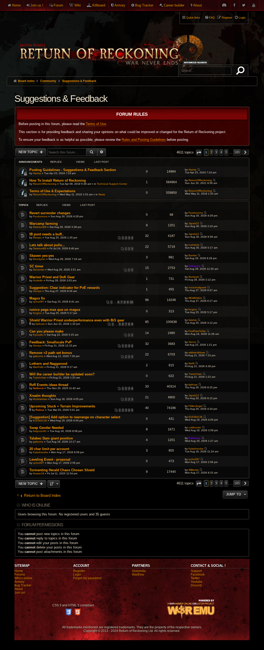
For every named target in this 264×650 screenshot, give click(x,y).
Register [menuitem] (227, 17)
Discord (196, 585)
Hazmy (37, 173)
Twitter (195, 578)
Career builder (174, 5)
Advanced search (196, 62)
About (197, 5)
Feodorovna (40, 216)
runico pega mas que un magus (54, 310)
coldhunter (194, 427)
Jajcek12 (193, 223)
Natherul (38, 388)
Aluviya (37, 291)
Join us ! (36, 5)
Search (241, 71)
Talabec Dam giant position (51, 438)
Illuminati (193, 276)
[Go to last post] (198, 169)
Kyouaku (38, 334)
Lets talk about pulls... (47, 245)
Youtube (196, 582)
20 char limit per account (49, 449)
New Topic (29, 152)
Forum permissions (42, 525)
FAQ (212, 17)
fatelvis (192, 320)
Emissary (194, 266)
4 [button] (221, 152)
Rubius (40, 409)
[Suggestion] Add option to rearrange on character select (74, 417)
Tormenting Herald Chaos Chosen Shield (62, 470)
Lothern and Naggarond (48, 364)
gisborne (38, 356)
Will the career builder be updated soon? (62, 374)
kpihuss (40, 323)
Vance (192, 342)
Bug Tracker (144, 5)
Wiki (78, 5)
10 (131, 302)
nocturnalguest (197, 287)
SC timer (36, 266)
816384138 (40, 420)
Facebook (198, 574)
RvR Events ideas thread (48, 385)
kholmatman (40, 399)
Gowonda (139, 571)
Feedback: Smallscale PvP (50, 342)
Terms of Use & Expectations (52, 191)
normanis (193, 244)
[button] (199, 153)
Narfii (191, 363)
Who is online (36, 505)
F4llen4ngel (195, 406)
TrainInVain (39, 377)
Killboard (98, 5)
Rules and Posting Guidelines (144, 140)
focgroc (37, 313)
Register (79, 571)
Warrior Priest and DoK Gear (52, 277)
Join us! (19, 592)
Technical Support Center (112, 183)
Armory (119, 5)
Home (16, 5)
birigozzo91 (40, 431)
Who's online (23, 578)
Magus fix (37, 298)
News (101, 194)
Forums (19, 574)
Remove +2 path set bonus (50, 353)
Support (196, 571)
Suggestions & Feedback (60, 98)
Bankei (192, 255)
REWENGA (195, 298)
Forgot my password (87, 578)
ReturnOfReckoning (44, 183)
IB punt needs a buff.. (46, 234)
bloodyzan (39, 259)
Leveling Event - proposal (49, 459)
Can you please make (46, 331)
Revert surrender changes (49, 213)
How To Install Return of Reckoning (57, 180)
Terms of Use (96, 124)
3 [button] (216, 152)
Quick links (193, 17)
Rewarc (37, 237)
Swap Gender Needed (46, 428)
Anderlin (38, 280)
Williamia (193, 469)
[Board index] (110, 41)
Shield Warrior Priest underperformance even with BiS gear (76, 320)
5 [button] (226, 152)
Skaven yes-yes (41, 256)
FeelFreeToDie (197, 331)
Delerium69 (39, 227)
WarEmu (138, 574)
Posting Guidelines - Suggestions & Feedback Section (72, 170)
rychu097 (38, 301)
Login (77, 574)
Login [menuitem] (242, 17)
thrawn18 (38, 473)
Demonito (38, 269)
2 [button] (211, 152)
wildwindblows (196, 352)
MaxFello (38, 367)
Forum (58, 5)
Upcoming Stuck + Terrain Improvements (62, 406)
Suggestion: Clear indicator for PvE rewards (64, 288)
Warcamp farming (43, 224)
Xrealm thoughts (42, 396)
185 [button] (237, 152)
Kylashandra (40, 452)
